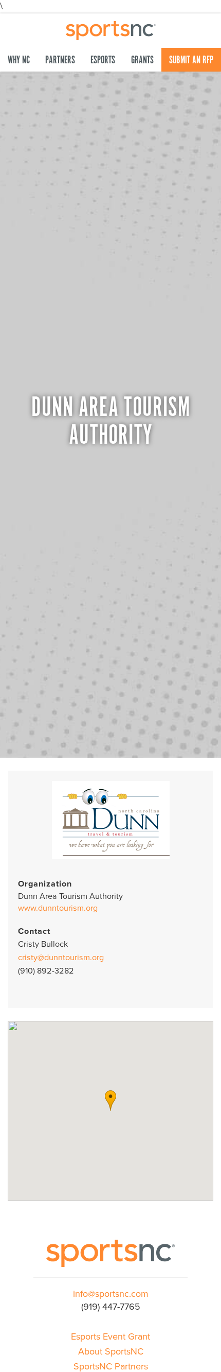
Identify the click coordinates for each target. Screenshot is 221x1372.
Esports (102, 60)
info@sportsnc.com (111, 1293)
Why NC (19, 60)
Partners (60, 60)
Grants (142, 60)
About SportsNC (110, 1351)
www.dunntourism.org (58, 908)
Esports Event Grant (110, 1336)
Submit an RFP (191, 60)
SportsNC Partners (110, 1366)
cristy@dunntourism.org (61, 957)
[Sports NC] (111, 29)
